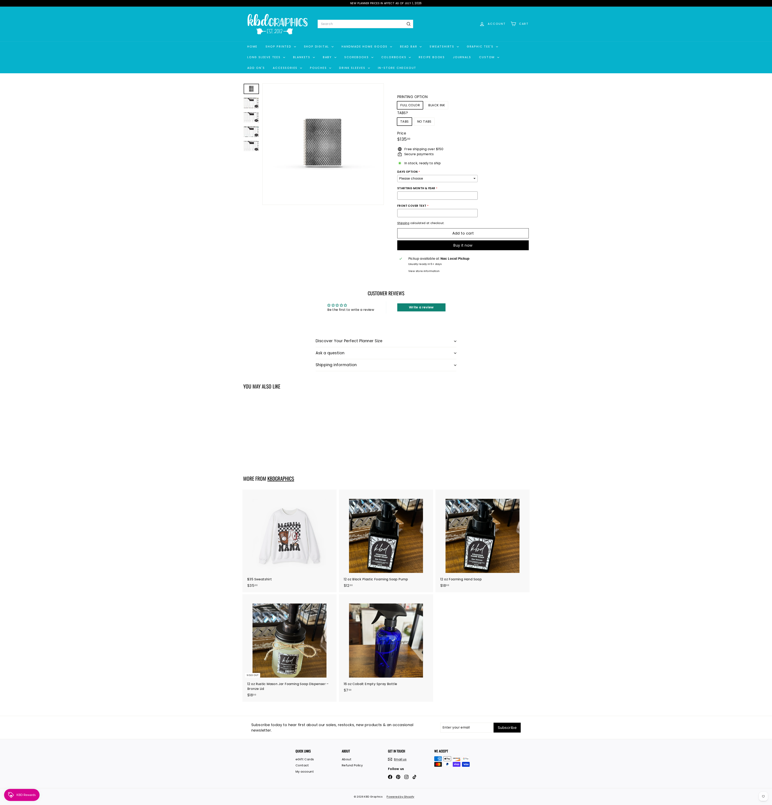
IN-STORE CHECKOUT (397, 68)
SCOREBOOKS (357, 57)
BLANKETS (302, 57)
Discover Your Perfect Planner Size (349, 341)
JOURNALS (462, 57)
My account (305, 771)
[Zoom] (323, 144)
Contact (302, 765)
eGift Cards (305, 759)
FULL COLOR (410, 105)
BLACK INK (436, 105)
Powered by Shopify (400, 797)
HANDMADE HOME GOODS (365, 46)
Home (252, 46)
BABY (328, 57)
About (346, 759)
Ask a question (330, 353)
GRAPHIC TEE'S (481, 46)
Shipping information (336, 365)
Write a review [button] (421, 307)
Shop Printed (279, 46)
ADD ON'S (256, 68)
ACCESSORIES (286, 68)
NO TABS (424, 121)
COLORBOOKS (394, 57)
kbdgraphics (280, 478)
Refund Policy (352, 765)
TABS (404, 121)
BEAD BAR (409, 46)
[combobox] (365, 24)
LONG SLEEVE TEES (264, 57)
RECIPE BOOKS (432, 57)
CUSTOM (487, 57)
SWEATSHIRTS (443, 46)
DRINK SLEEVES (353, 68)
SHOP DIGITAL (317, 46)
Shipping (403, 223)
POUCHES (319, 68)
